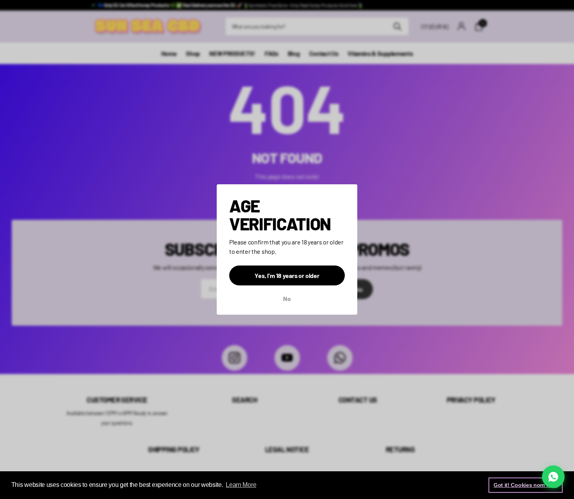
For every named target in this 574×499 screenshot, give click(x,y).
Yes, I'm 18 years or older (287, 275)
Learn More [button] (241, 484)
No (287, 298)
